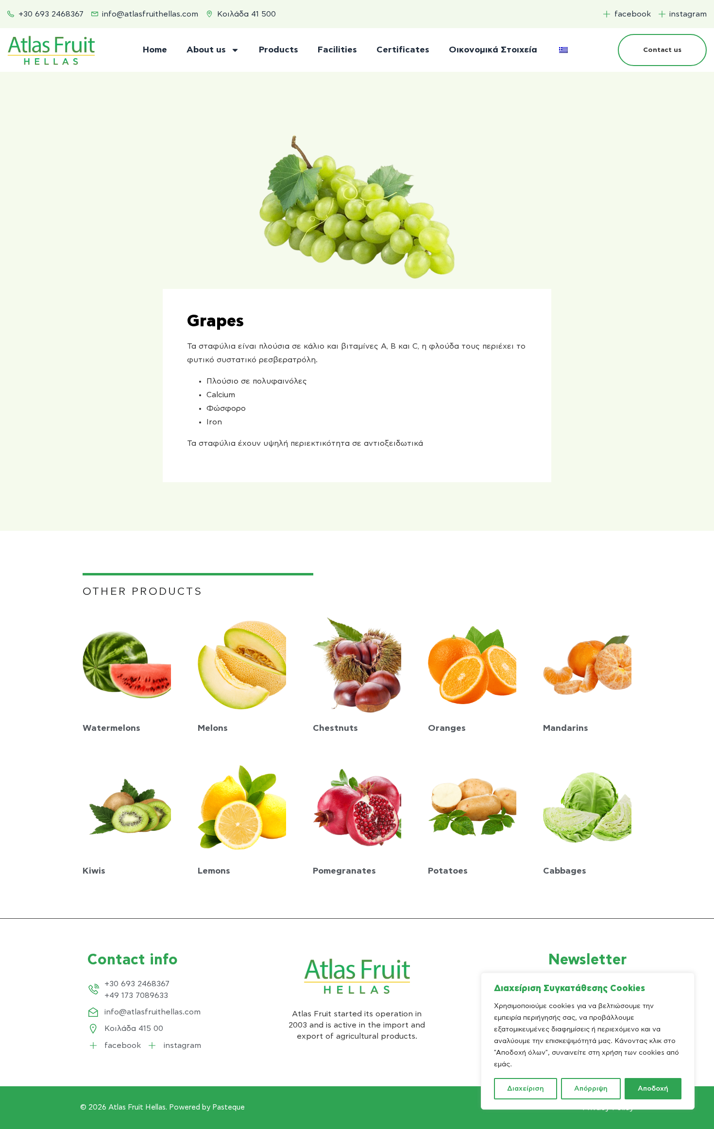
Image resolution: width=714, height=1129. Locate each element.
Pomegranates (344, 871)
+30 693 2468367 (137, 984)
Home (155, 50)
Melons (213, 728)
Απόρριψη (591, 1088)
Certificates (402, 50)
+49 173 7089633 (136, 995)
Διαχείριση (525, 1088)
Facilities (337, 50)
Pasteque (228, 1107)
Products (278, 50)
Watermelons (111, 728)
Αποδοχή (653, 1088)
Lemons (214, 871)
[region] (588, 1041)
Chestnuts (335, 728)
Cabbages (564, 871)
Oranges (447, 728)
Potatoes (448, 871)
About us (206, 50)
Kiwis (94, 871)
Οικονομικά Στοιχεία (493, 50)
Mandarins (565, 728)
